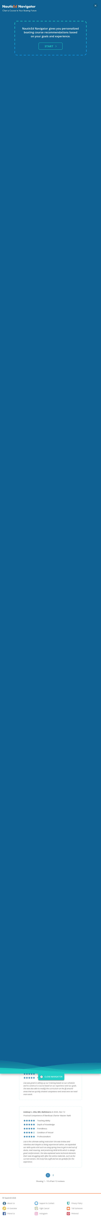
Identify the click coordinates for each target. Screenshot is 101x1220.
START (49, 46)
